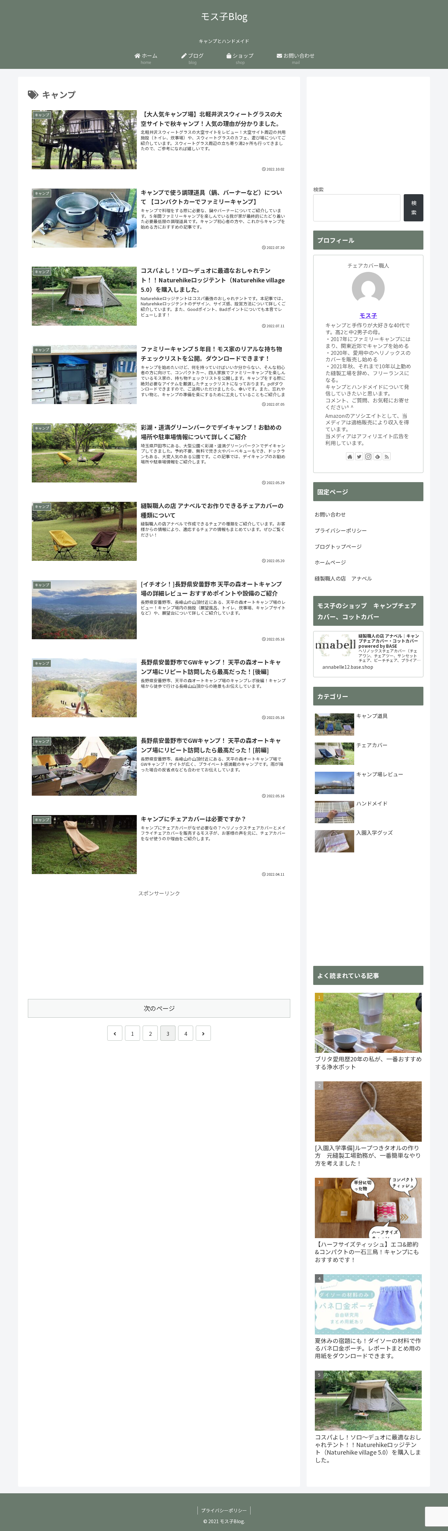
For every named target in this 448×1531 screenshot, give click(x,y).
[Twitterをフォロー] (359, 456)
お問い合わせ (330, 514)
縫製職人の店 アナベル (343, 578)
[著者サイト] (350, 456)
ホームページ (330, 562)
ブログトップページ (338, 546)
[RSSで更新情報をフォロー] (387, 456)
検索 (318, 189)
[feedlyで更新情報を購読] (377, 456)
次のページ (159, 1008)
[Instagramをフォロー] (368, 456)
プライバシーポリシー (341, 530)
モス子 (368, 315)
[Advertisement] (159, 944)
